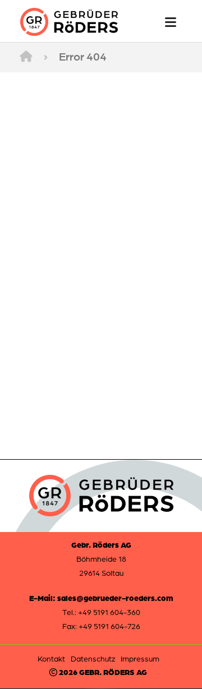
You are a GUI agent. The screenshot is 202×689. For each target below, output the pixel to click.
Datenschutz (93, 658)
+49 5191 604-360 (109, 612)
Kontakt (51, 658)
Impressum (140, 658)
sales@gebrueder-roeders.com (115, 598)
